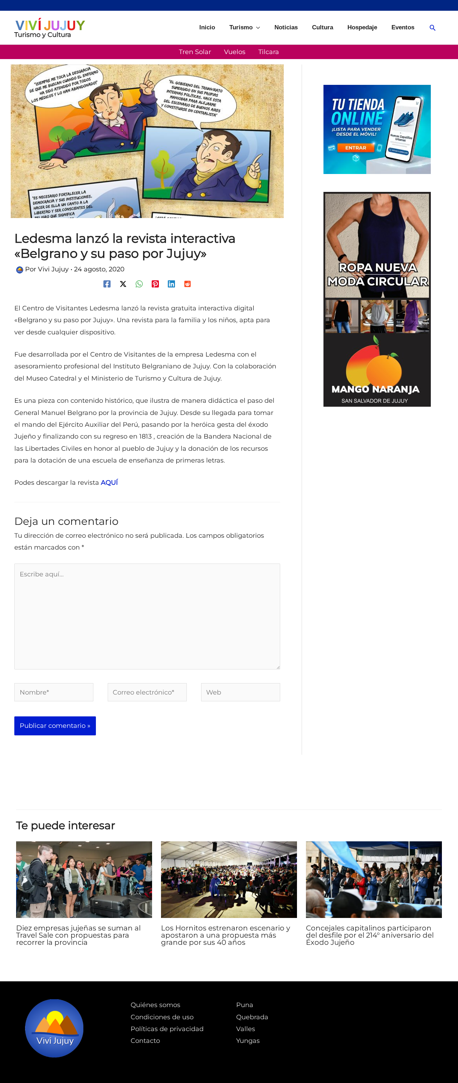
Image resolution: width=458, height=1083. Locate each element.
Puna (244, 1005)
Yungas (248, 1041)
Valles (245, 1029)
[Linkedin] (171, 283)
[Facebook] (107, 283)
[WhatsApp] (139, 283)
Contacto (145, 1041)
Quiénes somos (155, 1005)
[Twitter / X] (123, 283)
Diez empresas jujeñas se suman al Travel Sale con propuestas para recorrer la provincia (78, 935)
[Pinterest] (155, 283)
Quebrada (252, 1017)
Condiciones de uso (162, 1017)
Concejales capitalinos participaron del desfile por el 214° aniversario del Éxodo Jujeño (370, 935)
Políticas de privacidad (167, 1029)
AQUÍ (109, 483)
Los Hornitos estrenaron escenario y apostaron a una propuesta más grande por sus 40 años (225, 935)
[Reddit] (187, 283)
